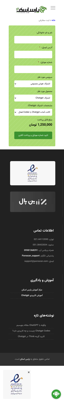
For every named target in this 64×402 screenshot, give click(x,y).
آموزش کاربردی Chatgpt (32, 295)
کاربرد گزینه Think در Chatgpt (31, 336)
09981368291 (31, 250)
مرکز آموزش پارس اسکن (32, 290)
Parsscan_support (31, 256)
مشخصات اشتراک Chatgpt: (40, 105)
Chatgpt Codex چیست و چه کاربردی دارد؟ (31, 331)
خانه (53, 20)
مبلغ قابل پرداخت (44, 119)
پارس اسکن (25, 359)
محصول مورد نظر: (44, 91)
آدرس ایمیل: (45, 47)
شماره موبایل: (45, 62)
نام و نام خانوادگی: (44, 32)
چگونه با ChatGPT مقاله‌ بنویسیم (31, 325)
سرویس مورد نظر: (44, 77)
